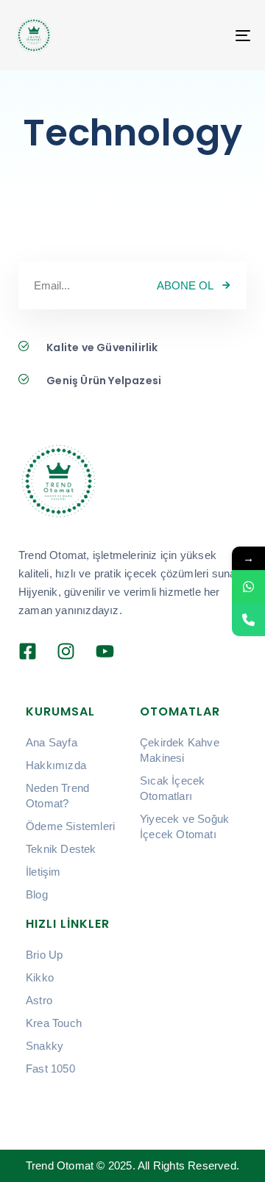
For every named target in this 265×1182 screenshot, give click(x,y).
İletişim (43, 871)
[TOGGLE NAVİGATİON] (238, 35)
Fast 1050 (50, 1068)
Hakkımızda (56, 765)
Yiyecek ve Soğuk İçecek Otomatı (184, 826)
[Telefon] (248, 619)
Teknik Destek (61, 849)
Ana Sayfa (51, 742)
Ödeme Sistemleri (70, 826)
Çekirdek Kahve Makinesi (179, 750)
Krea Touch (54, 1023)
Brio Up (44, 954)
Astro (39, 1000)
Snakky (44, 1045)
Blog (37, 894)
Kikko (40, 977)
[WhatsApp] (248, 586)
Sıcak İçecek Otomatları (172, 788)
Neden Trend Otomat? (57, 796)
